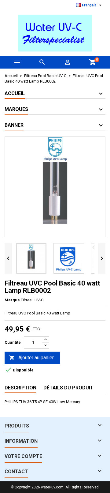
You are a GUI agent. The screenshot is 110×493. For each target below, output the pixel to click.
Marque (12, 300)
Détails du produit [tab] (68, 388)
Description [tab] (20, 388)
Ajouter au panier (31, 357)
